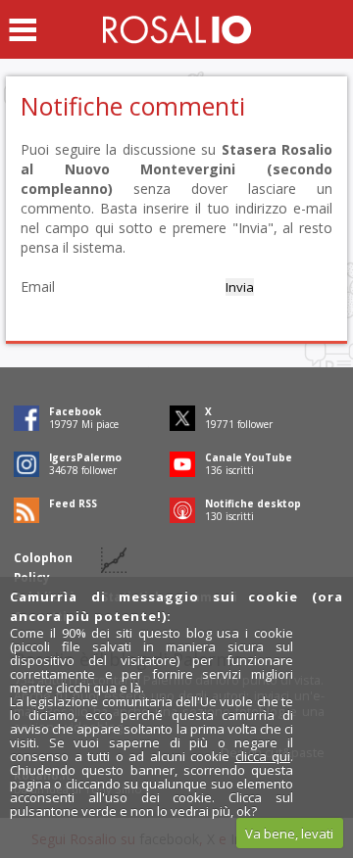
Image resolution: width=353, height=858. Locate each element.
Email (38, 286)
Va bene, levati (289, 833)
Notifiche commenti (133, 105)
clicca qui (263, 756)
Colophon (43, 557)
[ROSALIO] (177, 29)
